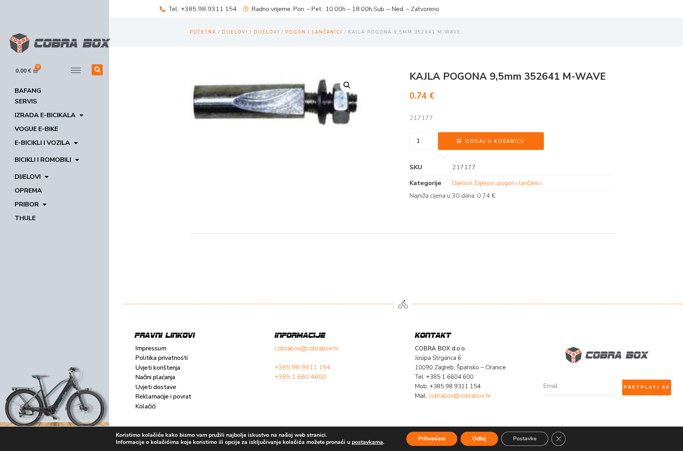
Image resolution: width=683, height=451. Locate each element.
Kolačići (145, 406)
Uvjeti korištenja (157, 367)
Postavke (524, 438)
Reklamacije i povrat (163, 396)
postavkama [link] (367, 442)
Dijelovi (28, 176)
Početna (203, 32)
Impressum (150, 348)
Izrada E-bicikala (45, 115)
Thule (25, 218)
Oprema (28, 190)
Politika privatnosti (161, 358)
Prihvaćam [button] (431, 438)
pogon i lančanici (313, 32)
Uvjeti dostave (155, 387)
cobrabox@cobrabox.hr (306, 348)
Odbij (479, 438)
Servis (26, 101)
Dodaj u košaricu (495, 141)
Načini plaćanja (155, 377)
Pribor (27, 204)
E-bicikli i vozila (42, 142)
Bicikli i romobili (43, 159)
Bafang (28, 90)
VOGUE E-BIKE (36, 129)
